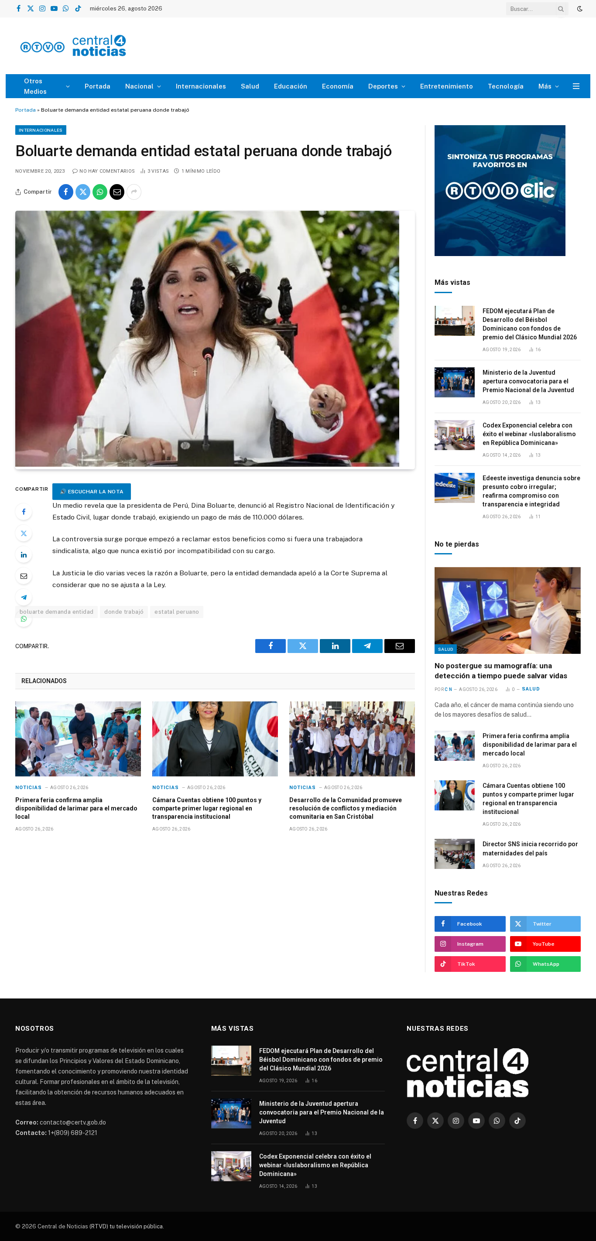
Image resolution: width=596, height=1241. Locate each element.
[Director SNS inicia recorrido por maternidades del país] (455, 854)
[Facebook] (23, 511)
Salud (250, 86)
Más (544, 86)
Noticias (28, 787)
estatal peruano (176, 612)
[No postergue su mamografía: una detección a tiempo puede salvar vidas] (508, 610)
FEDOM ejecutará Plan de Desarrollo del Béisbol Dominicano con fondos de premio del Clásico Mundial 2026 (530, 324)
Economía (337, 86)
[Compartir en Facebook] (65, 192)
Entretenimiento (446, 86)
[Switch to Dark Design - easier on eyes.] (579, 9)
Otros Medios (35, 86)
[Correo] (23, 576)
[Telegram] (23, 597)
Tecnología (506, 86)
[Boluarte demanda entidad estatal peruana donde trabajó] (207, 464)
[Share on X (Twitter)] (82, 192)
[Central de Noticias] (99, 46)
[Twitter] (23, 533)
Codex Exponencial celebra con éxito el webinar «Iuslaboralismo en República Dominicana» (529, 434)
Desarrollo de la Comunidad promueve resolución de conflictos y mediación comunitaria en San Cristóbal (345, 808)
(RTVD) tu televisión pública (125, 1226)
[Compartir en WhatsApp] (99, 192)
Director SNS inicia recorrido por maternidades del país (530, 848)
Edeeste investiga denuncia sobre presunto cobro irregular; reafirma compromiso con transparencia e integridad (531, 491)
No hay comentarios (107, 171)
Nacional (139, 86)
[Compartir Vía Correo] (117, 192)
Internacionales (201, 86)
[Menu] (576, 86)
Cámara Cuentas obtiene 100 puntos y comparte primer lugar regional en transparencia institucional (206, 808)
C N (448, 689)
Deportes (383, 86)
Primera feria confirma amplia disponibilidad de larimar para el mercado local (76, 808)
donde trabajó (124, 612)
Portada (97, 86)
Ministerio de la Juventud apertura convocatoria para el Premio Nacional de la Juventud (528, 381)
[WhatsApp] (23, 618)
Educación (290, 86)
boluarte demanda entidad (56, 612)
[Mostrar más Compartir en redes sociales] (134, 192)
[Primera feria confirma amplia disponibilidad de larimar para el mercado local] (78, 738)
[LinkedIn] (23, 554)
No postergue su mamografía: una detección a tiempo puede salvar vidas (501, 670)
